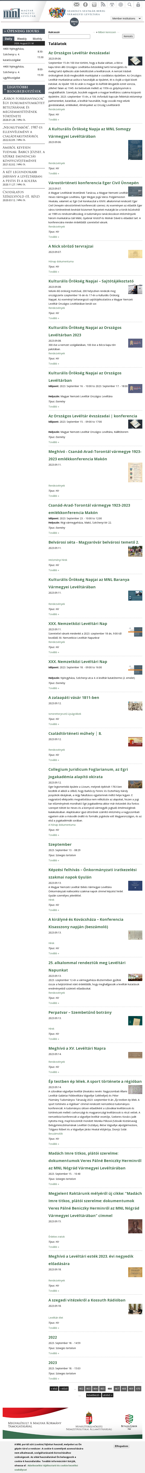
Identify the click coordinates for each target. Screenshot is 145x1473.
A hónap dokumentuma (62, 824)
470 (138, 1388)
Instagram (94, 4)
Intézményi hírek (57, 560)
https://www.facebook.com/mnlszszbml (85, 4)
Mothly (37, 39)
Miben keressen (107, 32)
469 (131, 1388)
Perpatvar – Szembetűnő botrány (80, 1012)
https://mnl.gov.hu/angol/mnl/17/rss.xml (103, 4)
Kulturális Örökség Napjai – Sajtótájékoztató (91, 281)
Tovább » (53, 119)
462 (81, 1388)
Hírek (51, 899)
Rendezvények (56, 109)
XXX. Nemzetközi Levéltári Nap (77, 623)
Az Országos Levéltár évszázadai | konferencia (92, 415)
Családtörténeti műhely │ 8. (75, 733)
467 (117, 1388)
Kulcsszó (54, 32)
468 (124, 1388)
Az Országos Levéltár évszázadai (79, 52)
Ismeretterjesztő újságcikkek (64, 713)
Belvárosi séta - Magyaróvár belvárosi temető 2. (93, 542)
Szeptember (60, 844)
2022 (52, 1337)
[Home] (21, 13)
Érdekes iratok (56, 1236)
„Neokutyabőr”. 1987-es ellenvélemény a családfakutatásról (22, 132)
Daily (8, 39)
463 (88, 1388)
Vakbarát (112, 4)
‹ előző (64, 1388)
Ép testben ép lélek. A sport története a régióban (95, 1081)
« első (54, 1388)
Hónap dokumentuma (61, 261)
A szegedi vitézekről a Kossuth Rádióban (87, 1300)
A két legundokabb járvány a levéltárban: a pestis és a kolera (23, 177)
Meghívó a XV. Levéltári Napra (77, 1048)
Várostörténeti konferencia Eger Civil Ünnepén (93, 182)
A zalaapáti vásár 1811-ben (73, 697)
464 (95, 1388)
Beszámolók (55, 1133)
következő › (93, 1395)
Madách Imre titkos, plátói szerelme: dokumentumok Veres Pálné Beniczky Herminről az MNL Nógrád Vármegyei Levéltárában (94, 1160)
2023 (52, 1362)
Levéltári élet (55, 1317)
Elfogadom (121, 1446)
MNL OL (21, 120)
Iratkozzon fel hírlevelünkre (76, 4)
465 (102, 1388)
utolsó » (107, 1395)
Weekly (22, 39)
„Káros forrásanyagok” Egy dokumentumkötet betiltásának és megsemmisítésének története (24, 107)
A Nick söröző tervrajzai (70, 246)
